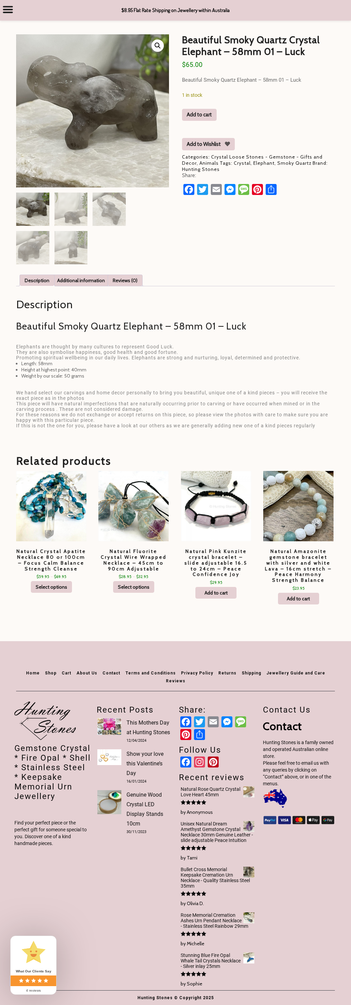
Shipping (251, 673)
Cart (66, 673)
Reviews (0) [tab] (125, 280)
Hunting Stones (201, 169)
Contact (111, 673)
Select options (51, 587)
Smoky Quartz (294, 163)
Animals (209, 163)
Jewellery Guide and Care (295, 673)
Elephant (264, 163)
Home (33, 673)
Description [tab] (37, 280)
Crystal (242, 163)
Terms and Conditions (150, 673)
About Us (86, 673)
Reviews (175, 681)
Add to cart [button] (216, 593)
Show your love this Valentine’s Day (145, 763)
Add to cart (199, 115)
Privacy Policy (197, 673)
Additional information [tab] (81, 280)
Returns (227, 673)
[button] (158, 45)
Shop (51, 673)
